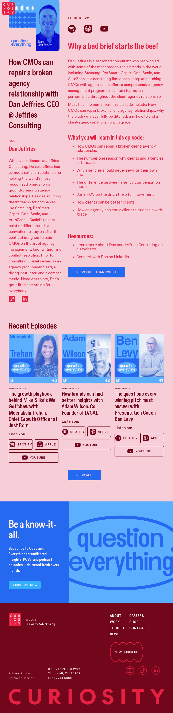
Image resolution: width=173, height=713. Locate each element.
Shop (134, 622)
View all (84, 475)
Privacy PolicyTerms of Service (21, 675)
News (115, 634)
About (116, 616)
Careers (136, 616)
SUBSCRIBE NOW (25, 585)
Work (115, 622)
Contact (137, 628)
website (89, 249)
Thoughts (119, 628)
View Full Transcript (96, 272)
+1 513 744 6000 (60, 678)
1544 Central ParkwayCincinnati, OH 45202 (64, 671)
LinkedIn (121, 257)
